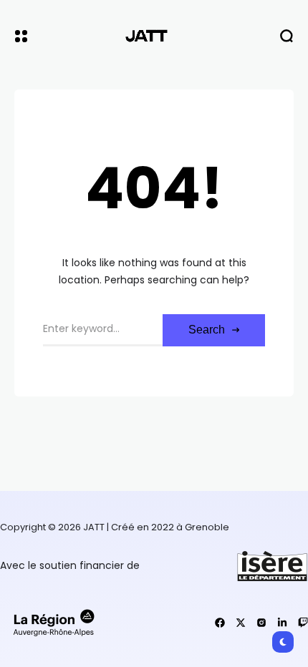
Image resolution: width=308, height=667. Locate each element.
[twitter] (241, 623)
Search (206, 329)
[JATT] (154, 35)
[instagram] (261, 623)
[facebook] (220, 623)
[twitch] (303, 623)
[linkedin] (282, 623)
